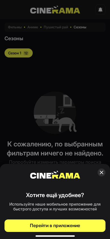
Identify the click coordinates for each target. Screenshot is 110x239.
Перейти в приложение (55, 225)
